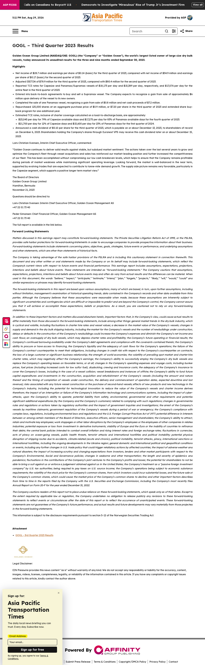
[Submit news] (6, 321)
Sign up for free (32, 649)
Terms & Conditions (105, 661)
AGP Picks (10, 4)
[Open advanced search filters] (173, 31)
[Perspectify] (6, 329)
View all (197, 4)
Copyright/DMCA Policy (132, 661)
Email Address (17, 636)
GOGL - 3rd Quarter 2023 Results (34, 535)
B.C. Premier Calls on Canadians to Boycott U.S (38, 4)
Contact (173, 661)
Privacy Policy (157, 661)
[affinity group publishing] (6, 336)
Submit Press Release (78, 661)
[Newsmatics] (6, 344)
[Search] (166, 31)
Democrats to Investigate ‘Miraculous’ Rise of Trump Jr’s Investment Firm (133, 4)
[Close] (58, 592)
